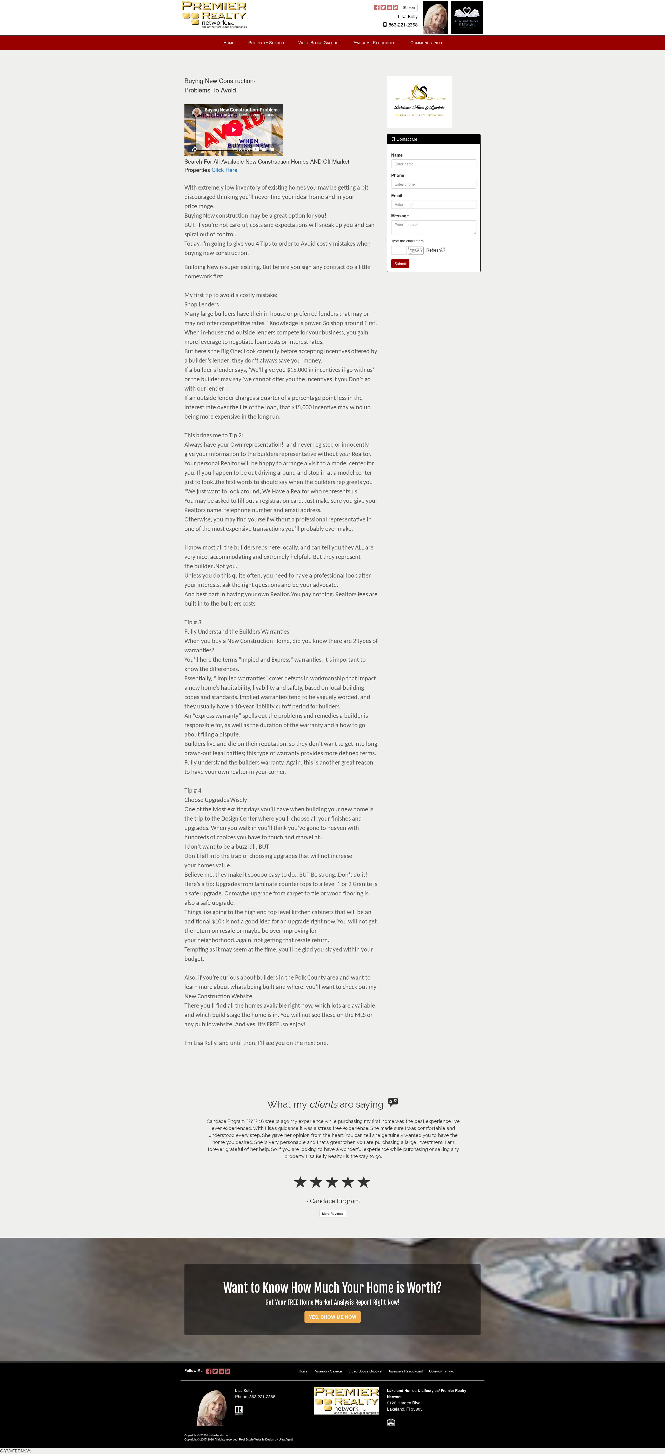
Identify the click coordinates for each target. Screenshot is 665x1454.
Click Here (224, 169)
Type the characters (407, 240)
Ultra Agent (286, 1439)
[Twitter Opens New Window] (383, 7)
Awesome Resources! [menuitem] (375, 42)
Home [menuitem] (228, 42)
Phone (397, 175)
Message (400, 216)
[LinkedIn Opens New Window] (389, 7)
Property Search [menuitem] (266, 42)
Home (303, 1371)
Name (397, 155)
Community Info (441, 1371)
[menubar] (332, 43)
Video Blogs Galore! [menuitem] (319, 42)
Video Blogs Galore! (365, 1371)
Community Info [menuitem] (426, 42)
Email (410, 7)
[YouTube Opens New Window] (396, 7)
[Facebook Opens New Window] (377, 7)
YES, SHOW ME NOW (332, 1317)
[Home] (214, 14)
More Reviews (332, 1213)
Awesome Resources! (406, 1371)
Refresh (433, 250)
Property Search (328, 1371)
